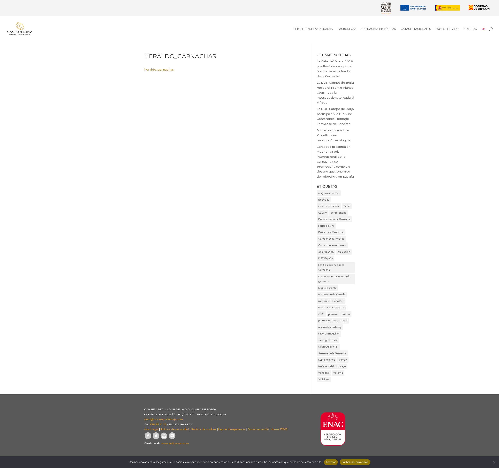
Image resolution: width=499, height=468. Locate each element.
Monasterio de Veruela (331, 294)
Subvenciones (326, 359)
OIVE (321, 314)
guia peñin (344, 251)
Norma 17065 (279, 429)
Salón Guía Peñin (328, 346)
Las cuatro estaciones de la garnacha (334, 279)
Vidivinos (323, 379)
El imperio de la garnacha (313, 28)
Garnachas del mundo (331, 238)
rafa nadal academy (329, 327)
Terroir (343, 359)
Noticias (470, 28)
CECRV (322, 212)
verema (338, 372)
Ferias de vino (326, 225)
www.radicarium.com (175, 443)
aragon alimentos (328, 193)
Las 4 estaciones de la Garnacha (331, 268)
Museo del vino (447, 28)
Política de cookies (203, 429)
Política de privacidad (175, 429)
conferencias (338, 212)
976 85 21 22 (158, 424)
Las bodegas (347, 28)
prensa (346, 314)
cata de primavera (329, 206)
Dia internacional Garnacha (334, 219)
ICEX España (325, 258)
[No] (494, 462)
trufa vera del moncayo (332, 366)
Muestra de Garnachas (331, 307)
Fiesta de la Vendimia (330, 232)
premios (333, 314)
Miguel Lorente (327, 288)
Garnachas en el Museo (332, 245)
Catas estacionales (416, 28)
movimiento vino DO (330, 301)
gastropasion (326, 251)
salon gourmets (327, 340)
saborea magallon (329, 333)
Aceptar (331, 462)
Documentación (258, 429)
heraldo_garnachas (159, 69)
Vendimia (324, 372)
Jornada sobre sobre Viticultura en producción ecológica (333, 135)
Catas (346, 206)
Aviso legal (151, 429)
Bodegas (323, 199)
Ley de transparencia (231, 429)
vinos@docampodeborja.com (163, 419)
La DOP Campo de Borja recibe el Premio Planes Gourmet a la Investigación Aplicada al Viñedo (335, 92)
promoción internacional (333, 320)
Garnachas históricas (378, 28)
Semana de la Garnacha (332, 353)
